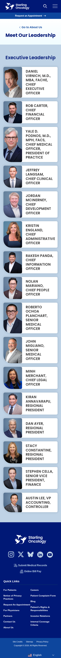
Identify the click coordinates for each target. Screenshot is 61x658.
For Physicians (11, 610)
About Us (8, 627)
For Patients (9, 590)
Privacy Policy (42, 642)
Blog (33, 601)
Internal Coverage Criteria (39, 623)
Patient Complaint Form (43, 596)
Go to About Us (31, 27)
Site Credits (18, 642)
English (37, 655)
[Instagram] (11, 555)
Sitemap (29, 642)
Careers (34, 590)
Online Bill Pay (32, 571)
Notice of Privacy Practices (12, 597)
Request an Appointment (28, 15)
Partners (7, 616)
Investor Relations (40, 616)
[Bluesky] (30, 555)
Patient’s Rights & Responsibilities (40, 609)
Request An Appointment (16, 605)
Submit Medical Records (32, 565)
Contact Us (9, 622)
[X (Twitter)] (21, 555)
